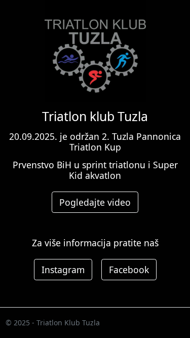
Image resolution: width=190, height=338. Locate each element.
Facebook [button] (129, 270)
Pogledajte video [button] (95, 202)
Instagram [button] (63, 270)
